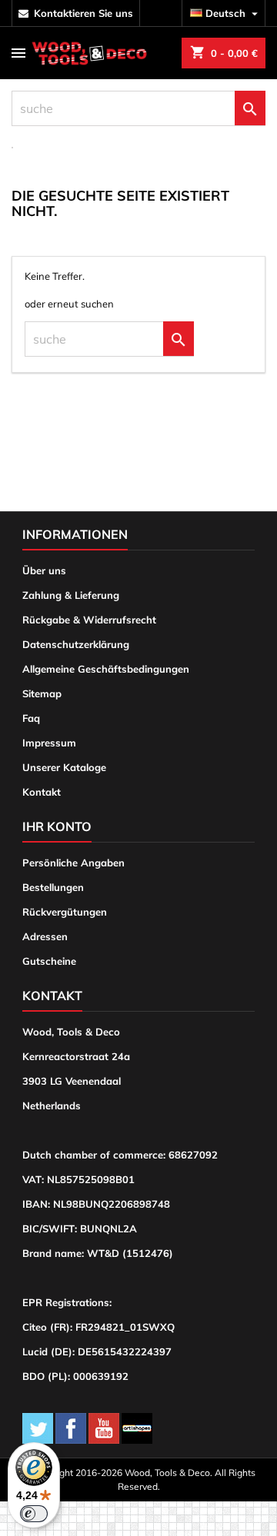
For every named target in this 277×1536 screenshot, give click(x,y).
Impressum (49, 742)
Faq (31, 718)
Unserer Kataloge (64, 767)
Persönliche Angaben (73, 862)
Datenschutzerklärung (75, 644)
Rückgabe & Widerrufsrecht (89, 619)
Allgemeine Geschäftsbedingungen (105, 669)
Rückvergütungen (64, 912)
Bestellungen (53, 887)
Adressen (45, 936)
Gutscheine (49, 961)
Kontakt (41, 792)
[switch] (34, 1513)
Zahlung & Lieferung (70, 595)
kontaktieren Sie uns (83, 13)
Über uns (44, 570)
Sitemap (42, 693)
